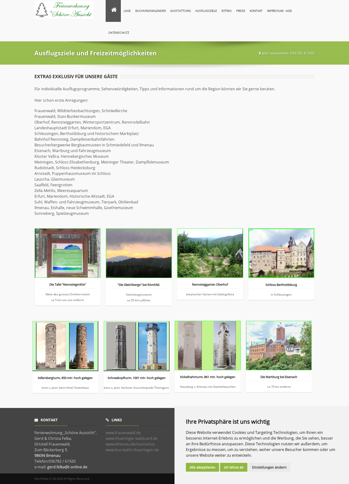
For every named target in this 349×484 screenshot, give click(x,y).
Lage (127, 11)
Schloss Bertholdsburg (281, 285)
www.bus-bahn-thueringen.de (132, 449)
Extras (227, 11)
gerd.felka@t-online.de (67, 467)
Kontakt (256, 11)
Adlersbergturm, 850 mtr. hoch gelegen (65, 378)
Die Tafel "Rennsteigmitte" (67, 285)
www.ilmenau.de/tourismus (130, 444)
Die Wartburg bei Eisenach (278, 377)
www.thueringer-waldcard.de (131, 438)
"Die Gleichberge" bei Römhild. (139, 285)
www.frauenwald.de (123, 432)
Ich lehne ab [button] (234, 467)
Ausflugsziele (206, 11)
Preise (240, 11)
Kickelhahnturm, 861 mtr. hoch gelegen (207, 377)
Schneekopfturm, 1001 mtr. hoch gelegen (136, 378)
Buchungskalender (150, 11)
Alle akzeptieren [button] (202, 467)
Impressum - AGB (279, 11)
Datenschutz (118, 33)
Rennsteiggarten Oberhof (210, 285)
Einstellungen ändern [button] (269, 467)
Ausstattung (180, 11)
